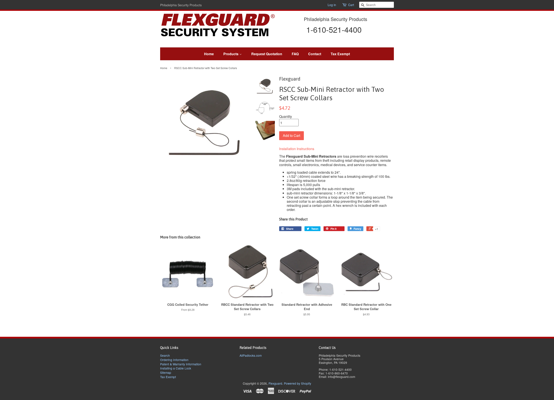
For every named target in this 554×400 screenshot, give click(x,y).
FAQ (295, 53)
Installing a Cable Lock (175, 368)
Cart (351, 5)
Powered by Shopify (297, 383)
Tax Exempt (340, 53)
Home (209, 53)
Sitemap (165, 372)
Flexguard (275, 383)
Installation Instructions (296, 148)
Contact (314, 53)
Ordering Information (174, 360)
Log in (332, 5)
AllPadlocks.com (251, 355)
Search (165, 355)
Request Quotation (266, 53)
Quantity (285, 116)
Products (231, 53)
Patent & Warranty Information (180, 364)
